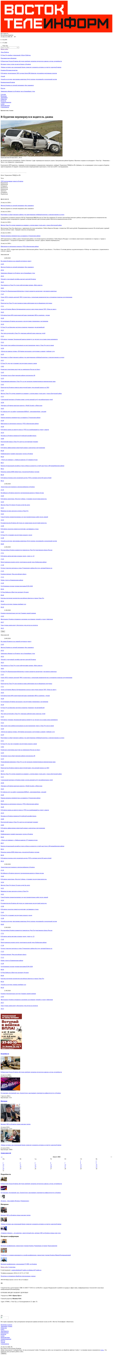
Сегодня (3, 94)
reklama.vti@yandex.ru (34, 1270)
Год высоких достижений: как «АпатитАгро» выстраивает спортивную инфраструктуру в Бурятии (31, 1093)
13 (51, 1165)
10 (3, 1165)
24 (3, 1168)
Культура (3, 100)
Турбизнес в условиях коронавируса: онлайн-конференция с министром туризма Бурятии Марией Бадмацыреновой (36, 1255)
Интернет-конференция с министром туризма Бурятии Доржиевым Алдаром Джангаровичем (29, 1245)
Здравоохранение (6, 102)
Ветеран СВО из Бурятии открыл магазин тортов (15, 1124)
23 (96, 1166)
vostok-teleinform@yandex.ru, (19, 1270)
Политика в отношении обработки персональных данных (18, 1276)
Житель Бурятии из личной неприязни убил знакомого (17, 205)
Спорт (3, 104)
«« (1, 1157)
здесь (102, 1350)
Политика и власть (6, 1324)
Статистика (11, 1267)
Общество (4, 99)
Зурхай (3, 1342)
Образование (5, 1332)
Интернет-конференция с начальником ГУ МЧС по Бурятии (19, 1264)
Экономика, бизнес (6, 1326)
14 (65, 1165)
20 (51, 1166)
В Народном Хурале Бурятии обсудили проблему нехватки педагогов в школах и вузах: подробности (31, 1072)
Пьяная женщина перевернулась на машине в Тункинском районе (20, 236)
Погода (3, 1340)
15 (81, 1165)
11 (20, 1165)
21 (65, 1166)
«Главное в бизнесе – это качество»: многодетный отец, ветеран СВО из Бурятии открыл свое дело (31, 1233)
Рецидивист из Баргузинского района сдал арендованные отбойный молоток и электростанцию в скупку (32, 214)
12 (35, 1165)
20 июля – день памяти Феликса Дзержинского (15, 1201)
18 (20, 1166)
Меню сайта (4, 49)
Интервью (4, 1101)
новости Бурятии (18, 181)
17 (3, 1166)
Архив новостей (6, 1153)
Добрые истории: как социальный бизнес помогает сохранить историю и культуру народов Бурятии (31, 1145)
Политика (4, 96)
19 (35, 1166)
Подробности (5, 1053)
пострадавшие (8, 181)
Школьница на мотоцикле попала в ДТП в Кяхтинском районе (20, 246)
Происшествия (5, 105)
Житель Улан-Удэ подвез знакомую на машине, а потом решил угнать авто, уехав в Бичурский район (31, 225)
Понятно (3, 1353)
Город (2, 1329)
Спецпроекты (5, 107)
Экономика (4, 97)
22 (81, 1166)
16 (96, 1165)
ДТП (2, 181)
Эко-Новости (5, 1331)
